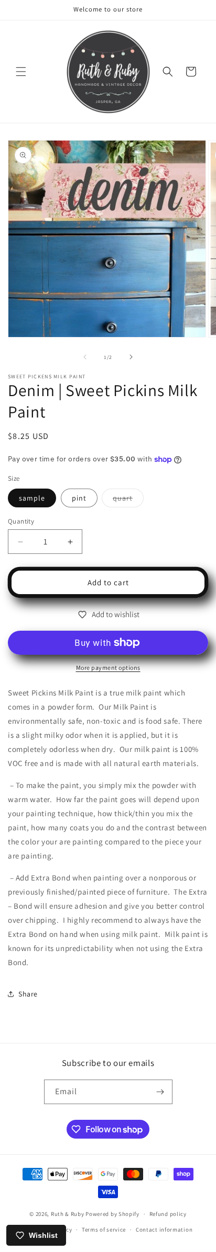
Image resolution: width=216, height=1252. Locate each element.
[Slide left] (84, 356)
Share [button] (28, 994)
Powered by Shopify (112, 1214)
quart (128, 500)
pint (79, 498)
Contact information (164, 1229)
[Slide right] (131, 356)
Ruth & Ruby (67, 1214)
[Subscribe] (160, 1092)
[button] (21, 71)
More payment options (108, 667)
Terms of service (104, 1229)
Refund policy (168, 1214)
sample (32, 498)
